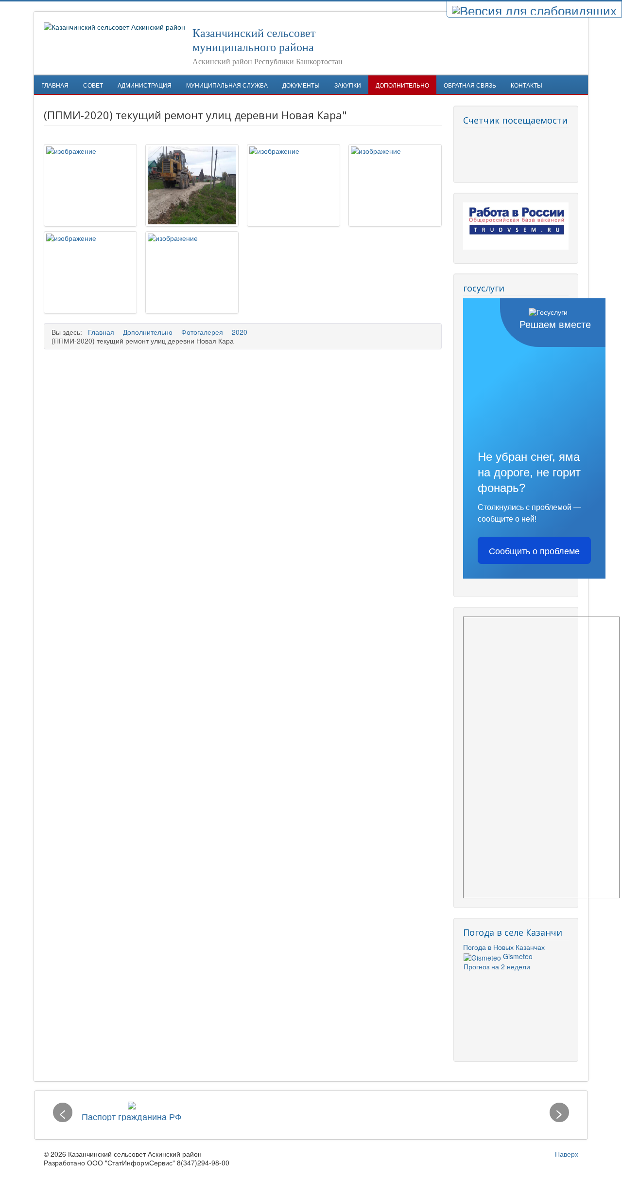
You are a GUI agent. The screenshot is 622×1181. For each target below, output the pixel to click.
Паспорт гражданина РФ (132, 1116)
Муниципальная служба (227, 85)
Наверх (566, 1154)
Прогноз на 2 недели (497, 966)
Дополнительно (402, 85)
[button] (63, 1112)
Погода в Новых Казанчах (504, 947)
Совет (93, 85)
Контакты (526, 85)
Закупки (347, 85)
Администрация (145, 85)
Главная (55, 85)
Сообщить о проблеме (534, 550)
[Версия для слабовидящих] (534, 9)
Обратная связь (470, 85)
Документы (301, 85)
